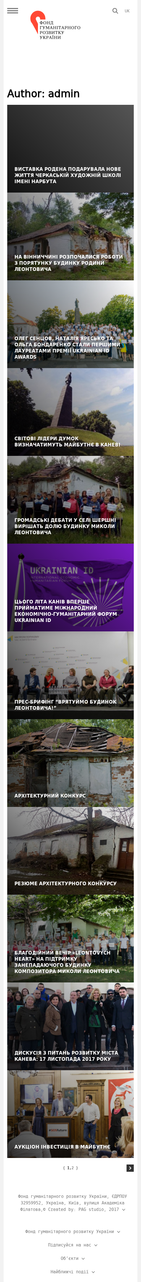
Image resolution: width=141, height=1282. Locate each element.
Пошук (115, 11)
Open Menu (12, 11)
